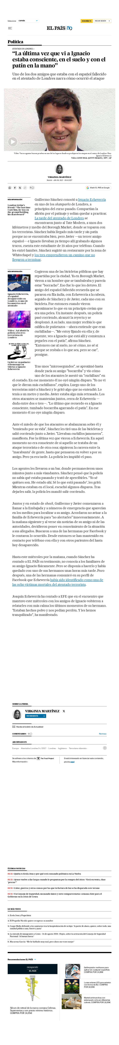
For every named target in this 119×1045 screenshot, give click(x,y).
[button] (59, 119)
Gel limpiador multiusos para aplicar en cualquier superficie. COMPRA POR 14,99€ (97, 969)
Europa (15, 748)
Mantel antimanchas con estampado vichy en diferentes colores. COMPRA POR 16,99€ (97, 1000)
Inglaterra (62, 748)
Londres (52, 748)
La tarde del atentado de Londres (59, 218)
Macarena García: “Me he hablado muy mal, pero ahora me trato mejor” (42, 942)
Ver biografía (32, 716)
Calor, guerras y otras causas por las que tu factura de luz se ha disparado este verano (57, 888)
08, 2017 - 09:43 (62, 180)
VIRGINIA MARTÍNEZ (59, 177)
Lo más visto (14, 909)
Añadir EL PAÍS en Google (99, 188)
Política (15, 42)
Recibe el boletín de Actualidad (29, 727)
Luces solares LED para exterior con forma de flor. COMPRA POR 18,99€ (97, 984)
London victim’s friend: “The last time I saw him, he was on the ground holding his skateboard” (19, 210)
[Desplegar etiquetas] (105, 748)
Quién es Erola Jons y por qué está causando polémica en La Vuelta (47, 873)
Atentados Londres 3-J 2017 (33, 748)
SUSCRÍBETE (86, 21)
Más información (19, 761)
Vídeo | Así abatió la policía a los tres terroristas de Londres (18, 334)
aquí (72, 761)
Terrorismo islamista (77, 748)
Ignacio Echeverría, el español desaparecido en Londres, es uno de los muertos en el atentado (18, 300)
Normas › (103, 734)
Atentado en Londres (22, 49)
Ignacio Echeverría (92, 200)
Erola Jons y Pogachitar (20, 915)
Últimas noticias (16, 868)
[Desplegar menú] (10, 28)
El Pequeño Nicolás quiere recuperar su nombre (31, 921)
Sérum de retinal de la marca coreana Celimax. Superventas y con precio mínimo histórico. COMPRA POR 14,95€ (33, 1010)
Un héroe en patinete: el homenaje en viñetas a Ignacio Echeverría (19, 365)
